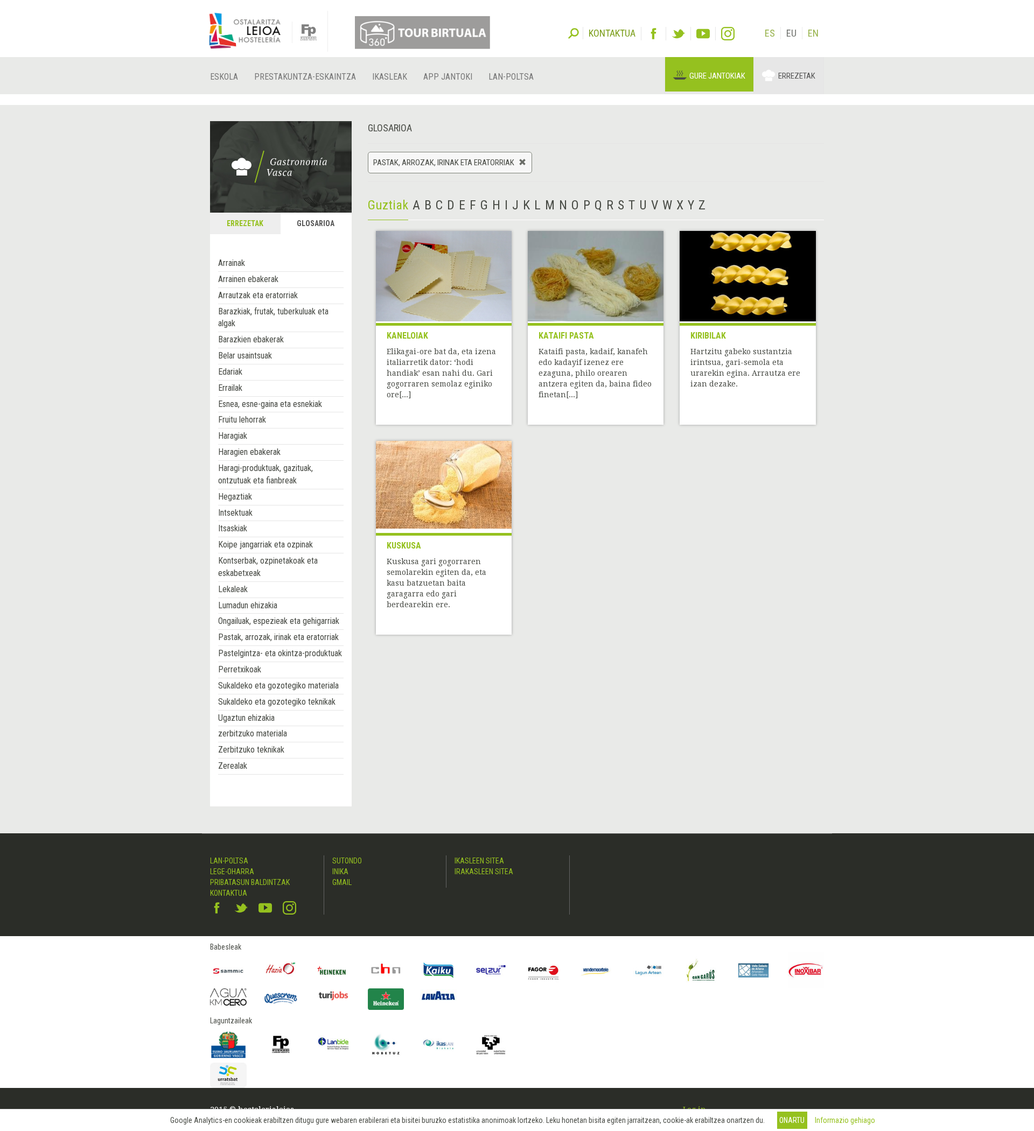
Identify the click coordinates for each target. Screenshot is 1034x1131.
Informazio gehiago (845, 1120)
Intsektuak (235, 513)
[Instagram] (728, 33)
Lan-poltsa (511, 77)
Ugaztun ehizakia (246, 718)
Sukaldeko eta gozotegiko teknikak (277, 702)
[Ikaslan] (438, 1044)
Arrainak (231, 263)
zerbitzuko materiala (252, 733)
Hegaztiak (235, 496)
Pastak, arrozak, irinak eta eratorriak (278, 637)
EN (813, 33)
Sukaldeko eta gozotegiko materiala (278, 685)
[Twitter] (678, 33)
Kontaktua (228, 893)
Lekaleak (233, 589)
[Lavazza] (438, 994)
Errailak (230, 388)
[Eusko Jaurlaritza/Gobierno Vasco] (228, 1044)
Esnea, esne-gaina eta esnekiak (270, 404)
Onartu (792, 1120)
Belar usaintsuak (245, 355)
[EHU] (491, 1044)
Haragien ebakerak (249, 452)
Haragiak (232, 436)
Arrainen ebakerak (248, 279)
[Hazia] (281, 970)
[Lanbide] (333, 1044)
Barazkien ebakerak (251, 339)
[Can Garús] (701, 970)
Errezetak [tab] (245, 223)
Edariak (230, 372)
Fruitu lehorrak (242, 420)
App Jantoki (447, 77)
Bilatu (573, 32)
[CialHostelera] (386, 970)
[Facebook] (653, 33)
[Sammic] (228, 970)
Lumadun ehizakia (247, 605)
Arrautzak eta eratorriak (258, 295)
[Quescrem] (281, 998)
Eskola (224, 77)
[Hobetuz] (386, 1044)
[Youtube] (703, 33)
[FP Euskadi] (281, 1044)
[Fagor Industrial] (543, 970)
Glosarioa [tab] (315, 223)
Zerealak (232, 766)
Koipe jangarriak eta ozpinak (265, 544)
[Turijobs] (333, 995)
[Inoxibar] (806, 970)
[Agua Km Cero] (228, 996)
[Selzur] (491, 970)
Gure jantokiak (717, 76)
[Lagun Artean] (648, 970)
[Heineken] (333, 970)
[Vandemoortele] (596, 970)
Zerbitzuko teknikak (251, 749)
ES (770, 33)
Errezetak (796, 76)
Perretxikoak (239, 669)
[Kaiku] (438, 970)
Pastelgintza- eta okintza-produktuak (280, 653)
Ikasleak (389, 77)
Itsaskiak (232, 528)
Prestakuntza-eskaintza (305, 77)
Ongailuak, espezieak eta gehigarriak (278, 621)
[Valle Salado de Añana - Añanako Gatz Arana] (753, 970)
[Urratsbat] (228, 1075)
